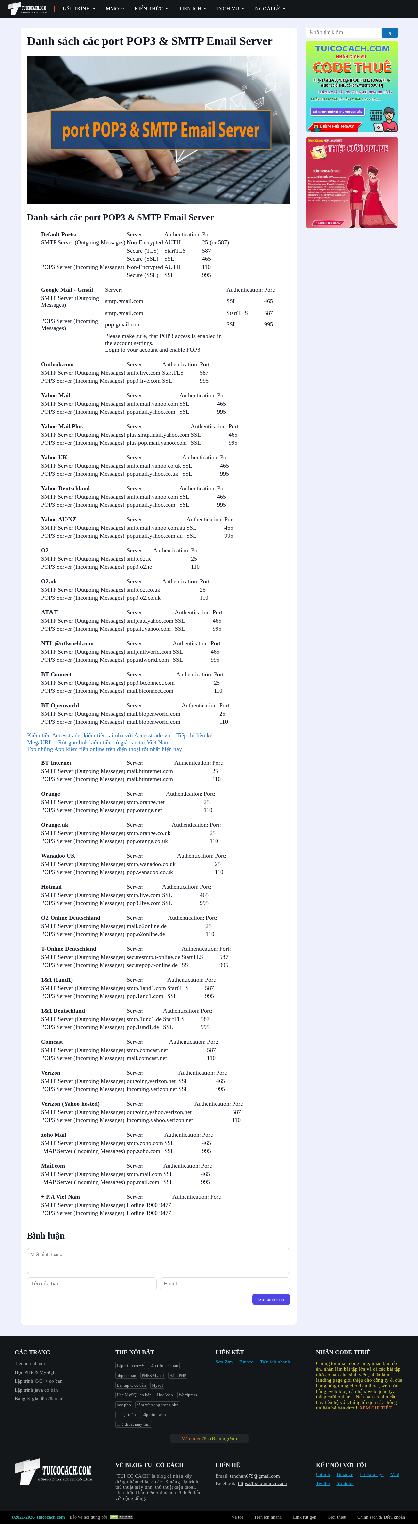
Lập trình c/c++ (130, 1365)
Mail (394, 1474)
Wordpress (188, 1395)
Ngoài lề (267, 8)
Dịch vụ (228, 8)
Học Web (165, 1395)
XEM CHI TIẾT (375, 1407)
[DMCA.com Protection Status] (122, 1517)
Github (323, 1474)
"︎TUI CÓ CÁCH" (133, 1476)
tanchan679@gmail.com (255, 1476)
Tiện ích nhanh (30, 1363)
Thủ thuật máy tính (134, 1424)
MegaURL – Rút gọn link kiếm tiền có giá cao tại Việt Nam (98, 742)
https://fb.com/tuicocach (262, 1483)
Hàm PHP (177, 1375)
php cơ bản (126, 1375)
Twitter (323, 1483)
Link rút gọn (304, 1517)
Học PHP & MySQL (35, 1372)
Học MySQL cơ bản (134, 1395)
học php (124, 1404)
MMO (112, 8)
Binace (246, 1361)
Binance (345, 1474)
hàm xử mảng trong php (158, 1404)
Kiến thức (149, 8)
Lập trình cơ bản (163, 1365)
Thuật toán (126, 1414)
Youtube (345, 1483)
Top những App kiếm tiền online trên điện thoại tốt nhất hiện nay (104, 749)
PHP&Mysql (153, 1375)
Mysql (157, 1385)
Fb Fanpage (372, 1474)
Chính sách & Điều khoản (381, 1517)
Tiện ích (190, 8)
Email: (222, 1476)
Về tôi (237, 1517)
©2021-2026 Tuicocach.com (38, 1517)
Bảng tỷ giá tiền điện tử (38, 1398)
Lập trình (76, 8)
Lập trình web (153, 1414)
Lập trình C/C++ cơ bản (39, 1381)
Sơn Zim (224, 1361)
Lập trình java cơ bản (36, 1390)
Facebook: (226, 1483)
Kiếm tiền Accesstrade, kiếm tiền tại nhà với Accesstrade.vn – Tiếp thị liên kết (120, 735)
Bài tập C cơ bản (131, 1385)
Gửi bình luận (271, 1299)
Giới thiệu (337, 1517)
